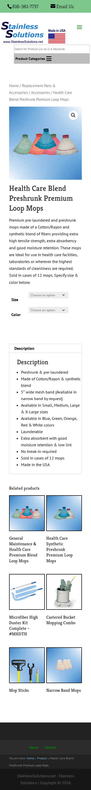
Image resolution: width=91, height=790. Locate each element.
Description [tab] (24, 348)
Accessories (40, 92)
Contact (50, 747)
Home (14, 85)
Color (16, 314)
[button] (30, 59)
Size (14, 299)
